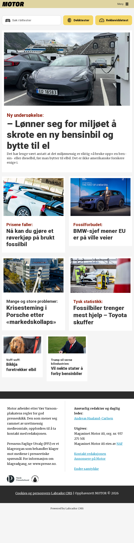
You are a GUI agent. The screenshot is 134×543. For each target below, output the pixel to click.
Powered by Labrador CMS (67, 508)
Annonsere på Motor (90, 459)
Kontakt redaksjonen (90, 454)
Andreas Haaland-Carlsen (93, 418)
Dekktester (81, 20)
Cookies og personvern (32, 493)
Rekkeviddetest (117, 20)
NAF (120, 444)
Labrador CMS (61, 493)
